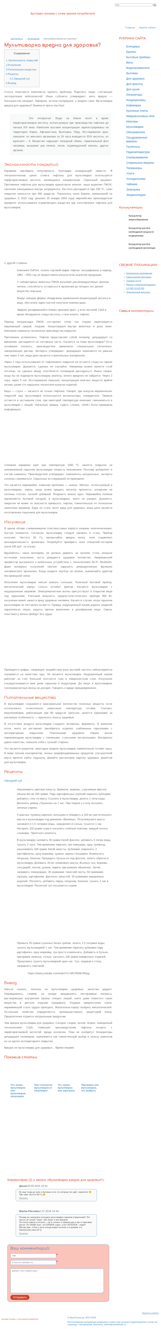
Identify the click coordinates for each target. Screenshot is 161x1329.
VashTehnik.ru (17, 39)
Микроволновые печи (140, 116)
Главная (130, 27)
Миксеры (132, 121)
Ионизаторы (134, 94)
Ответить (23, 1198)
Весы (129, 62)
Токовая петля (133, 281)
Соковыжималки (137, 157)
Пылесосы (133, 146)
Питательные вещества (21, 69)
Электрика (133, 189)
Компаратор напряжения (139, 273)
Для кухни (132, 89)
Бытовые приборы (138, 57)
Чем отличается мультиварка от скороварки (43, 1088)
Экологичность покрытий (22, 60)
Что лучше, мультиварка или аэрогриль (66, 1088)
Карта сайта (147, 27)
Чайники (131, 184)
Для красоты (134, 84)
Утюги (130, 173)
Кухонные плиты (137, 110)
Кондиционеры (136, 100)
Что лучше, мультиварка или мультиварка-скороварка (18, 1090)
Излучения (13, 64)
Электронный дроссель (138, 292)
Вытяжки (132, 73)
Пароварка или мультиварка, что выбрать (90, 1088)
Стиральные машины (140, 162)
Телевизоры (134, 168)
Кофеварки (133, 105)
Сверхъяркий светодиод (138, 277)
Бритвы (131, 51)
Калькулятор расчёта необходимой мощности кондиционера (141, 232)
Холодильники (135, 178)
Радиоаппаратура (138, 152)
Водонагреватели (138, 67)
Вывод (11, 83)
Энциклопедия (136, 194)
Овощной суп (20, 78)
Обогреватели (135, 132)
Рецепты (12, 74)
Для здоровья (135, 78)
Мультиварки (33, 39)
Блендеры (133, 46)
